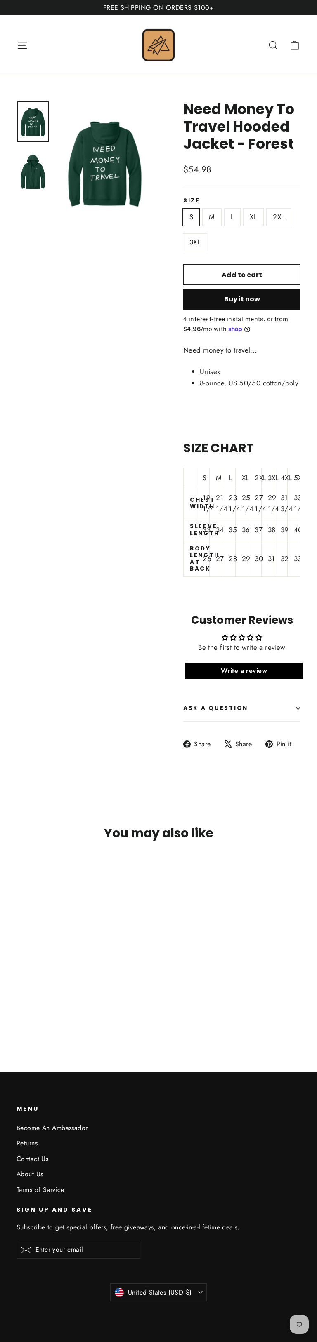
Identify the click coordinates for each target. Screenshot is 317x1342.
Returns (27, 1143)
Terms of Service (40, 1189)
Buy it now (242, 299)
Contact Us (32, 1158)
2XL (278, 217)
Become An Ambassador (52, 1128)
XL (253, 217)
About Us (30, 1174)
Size (191, 200)
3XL (195, 242)
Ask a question (215, 708)
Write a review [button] (244, 670)
